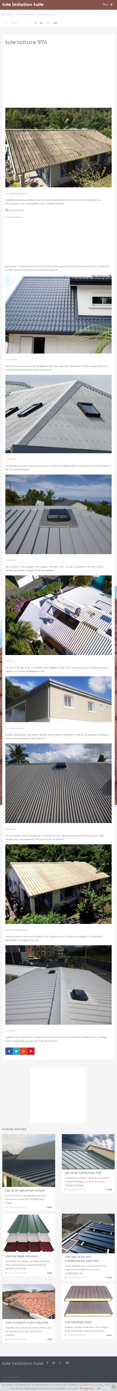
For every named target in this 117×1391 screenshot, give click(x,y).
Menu (106, 4)
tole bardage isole (78, 1322)
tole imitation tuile (23, 4)
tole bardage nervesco (22, 1256)
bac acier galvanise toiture (25, 1190)
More (50, 1207)
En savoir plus (87, 1388)
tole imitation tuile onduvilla (26, 1322)
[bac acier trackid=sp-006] (88, 1151)
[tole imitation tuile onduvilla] (28, 1301)
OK (99, 1388)
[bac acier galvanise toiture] (28, 1160)
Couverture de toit (24, 14)
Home (8, 14)
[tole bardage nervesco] (28, 1233)
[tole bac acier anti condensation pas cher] (88, 1233)
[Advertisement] (58, 72)
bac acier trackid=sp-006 (83, 1173)
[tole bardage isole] (88, 1301)
